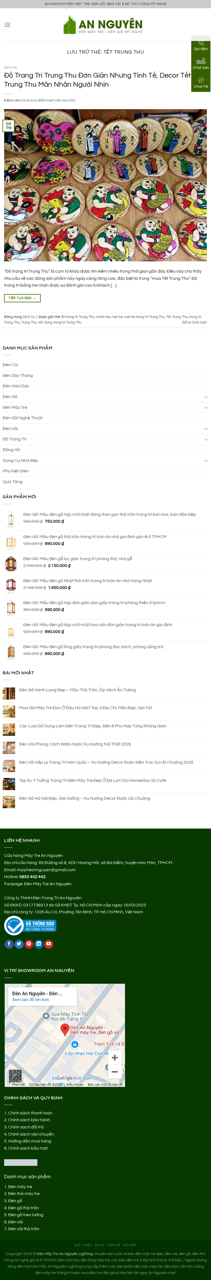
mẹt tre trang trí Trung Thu (144, 317)
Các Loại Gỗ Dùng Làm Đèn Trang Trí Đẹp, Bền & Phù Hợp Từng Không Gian (92, 726)
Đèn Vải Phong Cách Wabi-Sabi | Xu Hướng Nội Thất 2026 (75, 744)
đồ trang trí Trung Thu (77, 317)
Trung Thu (29, 322)
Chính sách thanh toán (30, 1113)
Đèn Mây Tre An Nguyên (47, 884)
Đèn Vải (10, 428)
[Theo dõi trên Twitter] (19, 944)
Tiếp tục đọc (22, 298)
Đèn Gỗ (10, 396)
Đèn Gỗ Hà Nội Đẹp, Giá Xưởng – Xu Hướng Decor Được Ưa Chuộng (84, 798)
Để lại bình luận (194, 322)
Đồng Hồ (11, 450)
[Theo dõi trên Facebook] (9, 944)
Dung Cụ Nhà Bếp (20, 460)
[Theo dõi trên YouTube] (48, 944)
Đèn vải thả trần (23, 1229)
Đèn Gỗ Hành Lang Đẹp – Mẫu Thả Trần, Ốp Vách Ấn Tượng (77, 690)
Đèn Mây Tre (15, 407)
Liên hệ (113, 1245)
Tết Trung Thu (176, 317)
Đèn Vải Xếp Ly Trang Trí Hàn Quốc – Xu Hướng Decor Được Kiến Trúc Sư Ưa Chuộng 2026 (106, 762)
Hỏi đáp (130, 1245)
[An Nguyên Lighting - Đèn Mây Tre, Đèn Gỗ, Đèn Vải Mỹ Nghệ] (105, 24)
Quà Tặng (13, 481)
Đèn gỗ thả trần (23, 1208)
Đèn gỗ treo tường (25, 1215)
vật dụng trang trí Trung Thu (60, 322)
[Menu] (7, 24)
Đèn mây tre (20, 1187)
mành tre (103, 317)
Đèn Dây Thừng (18, 375)
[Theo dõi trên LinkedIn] (38, 944)
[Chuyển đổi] (206, 397)
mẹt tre (117, 317)
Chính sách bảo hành (29, 1120)
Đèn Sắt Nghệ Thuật (23, 418)
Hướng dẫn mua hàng (29, 1141)
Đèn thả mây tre (24, 1193)
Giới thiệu (83, 1245)
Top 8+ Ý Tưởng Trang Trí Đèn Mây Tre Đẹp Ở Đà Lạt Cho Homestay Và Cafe (92, 780)
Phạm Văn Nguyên (60, 100)
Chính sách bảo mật (28, 1148)
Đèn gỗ (15, 1201)
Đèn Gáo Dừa (16, 386)
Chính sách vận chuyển (31, 1134)
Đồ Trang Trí (14, 439)
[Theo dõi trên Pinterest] (29, 944)
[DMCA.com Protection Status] (20, 1162)
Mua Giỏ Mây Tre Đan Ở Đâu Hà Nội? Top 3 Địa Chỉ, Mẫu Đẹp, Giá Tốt (85, 708)
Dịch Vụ (10, 67)
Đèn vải (15, 1222)
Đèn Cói (10, 365)
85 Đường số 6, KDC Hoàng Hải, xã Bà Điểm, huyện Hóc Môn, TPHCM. (106, 862)
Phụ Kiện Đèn (16, 471)
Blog (99, 1245)
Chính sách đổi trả (26, 1127)
